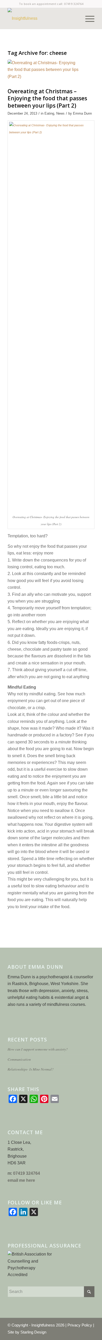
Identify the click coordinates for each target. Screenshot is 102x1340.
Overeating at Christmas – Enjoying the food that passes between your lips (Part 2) (47, 98)
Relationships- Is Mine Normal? (31, 1069)
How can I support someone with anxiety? (38, 1049)
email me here (21, 1180)
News (60, 113)
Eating (49, 113)
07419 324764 (73, 4)
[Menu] (87, 18)
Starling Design (33, 1332)
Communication (19, 1059)
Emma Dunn (82, 113)
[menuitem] (87, 18)
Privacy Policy (79, 1325)
